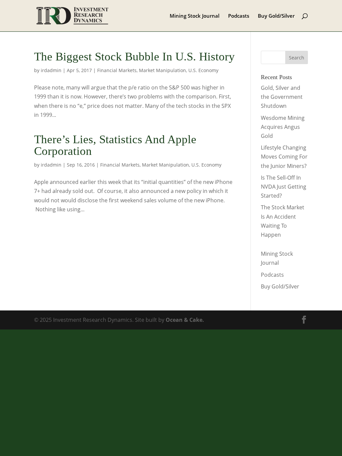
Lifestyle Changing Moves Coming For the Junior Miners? (284, 156)
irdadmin (51, 70)
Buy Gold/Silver (276, 16)
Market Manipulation (162, 70)
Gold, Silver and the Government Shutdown (282, 96)
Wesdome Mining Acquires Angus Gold (283, 127)
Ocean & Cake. (185, 319)
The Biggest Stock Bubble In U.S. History (134, 56)
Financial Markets (117, 70)
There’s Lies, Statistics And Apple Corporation (115, 145)
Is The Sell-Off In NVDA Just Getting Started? (283, 186)
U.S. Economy (203, 70)
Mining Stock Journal (194, 16)
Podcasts (238, 16)
